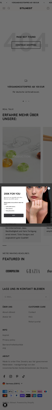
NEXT (13, 215)
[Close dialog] (49, 188)
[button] (5, 404)
